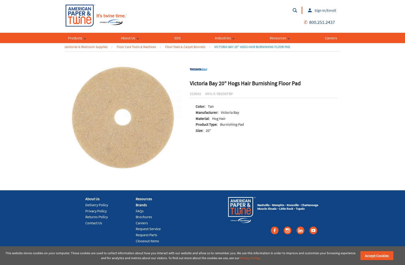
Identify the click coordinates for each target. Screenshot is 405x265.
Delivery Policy (96, 204)
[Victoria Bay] (198, 69)
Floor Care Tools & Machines (136, 47)
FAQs (140, 211)
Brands (141, 204)
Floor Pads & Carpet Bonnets (185, 47)
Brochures (144, 216)
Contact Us (93, 223)
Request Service (148, 228)
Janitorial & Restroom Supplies (86, 47)
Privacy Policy (96, 211)
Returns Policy (96, 216)
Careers (142, 223)
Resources (144, 198)
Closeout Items (147, 241)
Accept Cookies (377, 255)
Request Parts (146, 234)
